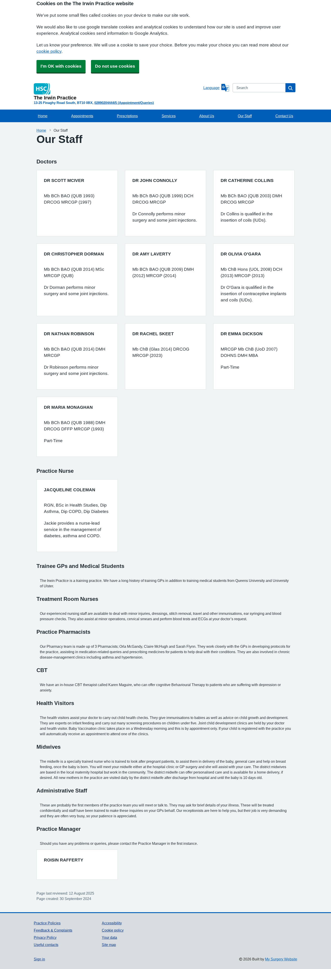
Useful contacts (46, 944)
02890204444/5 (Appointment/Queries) (124, 102)
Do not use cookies (115, 66)
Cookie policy (113, 930)
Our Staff (245, 116)
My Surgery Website (281, 959)
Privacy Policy (45, 937)
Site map (109, 944)
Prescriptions (127, 116)
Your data (109, 937)
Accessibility (112, 923)
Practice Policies (47, 923)
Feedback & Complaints (53, 930)
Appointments (82, 116)
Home (43, 116)
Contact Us (284, 116)
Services (169, 116)
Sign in (39, 959)
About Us (206, 116)
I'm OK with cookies (61, 66)
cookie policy (48, 51)
